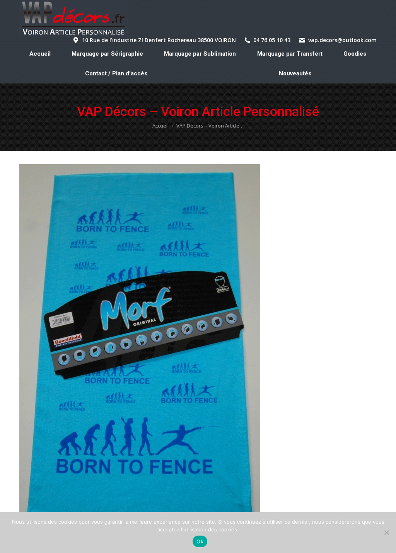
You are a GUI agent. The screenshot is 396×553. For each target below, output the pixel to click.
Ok (199, 541)
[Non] (386, 532)
